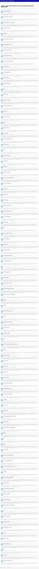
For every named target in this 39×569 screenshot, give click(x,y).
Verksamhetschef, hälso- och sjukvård (11, 156)
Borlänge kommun (7, 67)
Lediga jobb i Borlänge (8, 0)
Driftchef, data (9, 117)
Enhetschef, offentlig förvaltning (12, 67)
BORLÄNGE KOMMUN (7, 23)
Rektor (10, 195)
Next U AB (6, 128)
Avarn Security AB (7, 206)
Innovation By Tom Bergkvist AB (8, 317)
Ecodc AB (6, 117)
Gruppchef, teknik (11, 17)
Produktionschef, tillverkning (11, 145)
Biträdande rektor (11, 239)
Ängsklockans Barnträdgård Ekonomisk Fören (9, 267)
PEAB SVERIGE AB (7, 34)
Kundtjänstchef (11, 489)
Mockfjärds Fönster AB (7, 489)
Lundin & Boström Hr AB (7, 328)
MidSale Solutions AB (7, 95)
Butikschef (9, 128)
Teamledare (12, 45)
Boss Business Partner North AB (8, 189)
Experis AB (6, 561)
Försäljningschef (11, 95)
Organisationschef (10, 400)
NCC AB (6, 289)
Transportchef (12, 361)
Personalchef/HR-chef (11, 206)
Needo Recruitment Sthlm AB (8, 361)
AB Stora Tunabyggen (7, 134)
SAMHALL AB (6, 400)
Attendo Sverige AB (7, 17)
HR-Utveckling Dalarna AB (7, 428)
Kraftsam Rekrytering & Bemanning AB (9, 439)
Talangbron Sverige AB (7, 256)
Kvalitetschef (14, 550)
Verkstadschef (14, 439)
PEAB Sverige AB (7, 300)
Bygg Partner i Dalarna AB (7, 250)
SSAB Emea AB (6, 145)
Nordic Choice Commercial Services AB (9, 511)
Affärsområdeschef (15, 522)
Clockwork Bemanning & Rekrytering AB (9, 522)
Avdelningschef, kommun (10, 178)
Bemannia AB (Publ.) (7, 450)
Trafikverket (6, 217)
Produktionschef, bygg (14, 228)
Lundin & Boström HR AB (7, 45)
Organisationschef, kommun (12, 389)
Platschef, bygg (10, 34)
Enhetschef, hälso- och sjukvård (13, 23)
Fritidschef (11, 306)
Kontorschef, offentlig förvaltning (12, 378)
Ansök (1, 23)
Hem (1, 2)
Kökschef (14, 511)
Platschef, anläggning (10, 289)
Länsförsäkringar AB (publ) (7, 472)
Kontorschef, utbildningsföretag (11, 561)
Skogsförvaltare (11, 461)
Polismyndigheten (7, 378)
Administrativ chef (10, 217)
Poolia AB (6, 156)
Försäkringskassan (7, 106)
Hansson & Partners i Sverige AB (8, 228)
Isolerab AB (6, 167)
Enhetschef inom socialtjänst (12, 84)
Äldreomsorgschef (11, 78)
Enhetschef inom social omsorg (13, 256)
